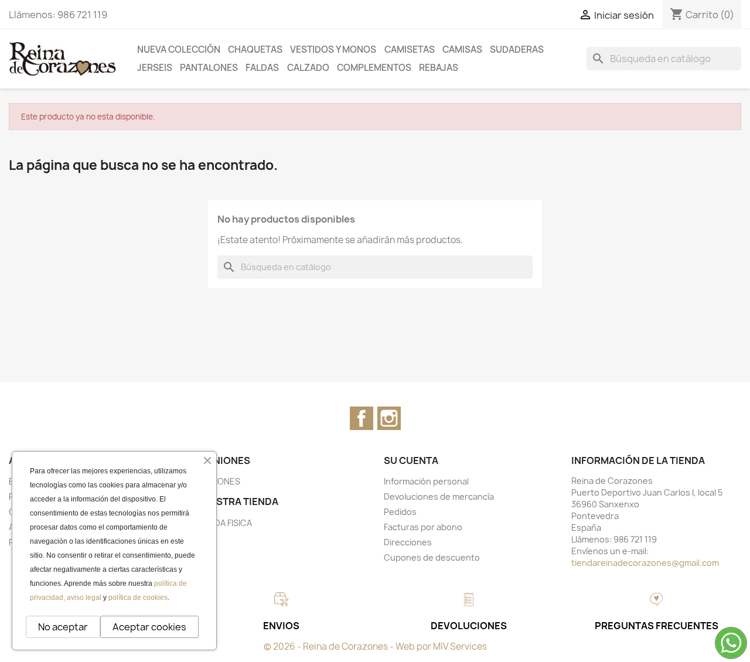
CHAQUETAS (255, 49)
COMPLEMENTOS (374, 68)
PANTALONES (209, 68)
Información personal (426, 481)
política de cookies (138, 597)
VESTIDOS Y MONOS (333, 49)
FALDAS (262, 68)
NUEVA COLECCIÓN (178, 49)
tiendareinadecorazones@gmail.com (645, 562)
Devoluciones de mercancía (439, 496)
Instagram (389, 418)
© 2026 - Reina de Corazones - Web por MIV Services (375, 646)
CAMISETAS (409, 49)
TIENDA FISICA (224, 522)
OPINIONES (218, 481)
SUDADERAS (517, 49)
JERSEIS (154, 68)
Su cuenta (411, 460)
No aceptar (63, 626)
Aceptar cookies (149, 626)
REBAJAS (438, 68)
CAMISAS (462, 49)
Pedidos (400, 511)
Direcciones (408, 542)
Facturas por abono (423, 527)
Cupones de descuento (432, 557)
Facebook (361, 418)
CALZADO (308, 68)
